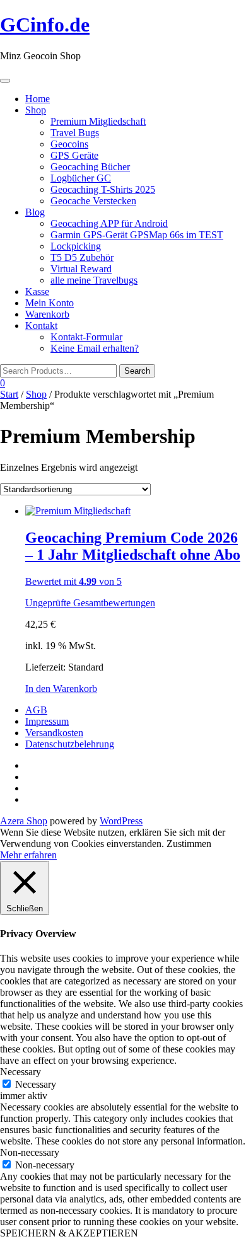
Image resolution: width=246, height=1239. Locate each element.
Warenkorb (47, 314)
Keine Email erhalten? (94, 348)
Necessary (35, 1084)
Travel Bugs (74, 132)
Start (9, 394)
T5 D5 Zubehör (82, 257)
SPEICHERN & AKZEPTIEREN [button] (69, 1233)
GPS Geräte (74, 155)
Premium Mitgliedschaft (98, 121)
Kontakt (41, 325)
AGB (36, 710)
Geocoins (69, 144)
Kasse (37, 291)
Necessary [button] (20, 1071)
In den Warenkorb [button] (61, 688)
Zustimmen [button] (189, 843)
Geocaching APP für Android (109, 223)
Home (37, 98)
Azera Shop (23, 820)
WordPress (121, 820)
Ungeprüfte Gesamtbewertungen (90, 602)
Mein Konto (49, 302)
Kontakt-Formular (86, 336)
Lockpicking (75, 246)
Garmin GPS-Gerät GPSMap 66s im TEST (136, 234)
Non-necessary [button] (29, 1152)
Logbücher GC (80, 178)
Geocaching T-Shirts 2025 (102, 189)
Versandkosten (54, 732)
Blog (35, 212)
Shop (35, 110)
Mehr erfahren (28, 855)
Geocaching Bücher (90, 166)
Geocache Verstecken (93, 200)
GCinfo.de (45, 24)
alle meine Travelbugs (94, 280)
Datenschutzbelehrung (69, 744)
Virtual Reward (81, 268)
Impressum (47, 721)
